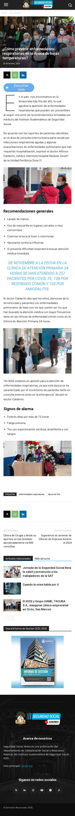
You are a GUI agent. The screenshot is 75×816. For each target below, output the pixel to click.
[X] (6, 75)
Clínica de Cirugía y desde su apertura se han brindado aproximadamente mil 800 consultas (19, 541)
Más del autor (42, 558)
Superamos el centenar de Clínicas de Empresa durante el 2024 (55, 539)
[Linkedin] (23, 75)
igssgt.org (26, 765)
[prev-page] (5, 618)
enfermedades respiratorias (31, 494)
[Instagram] (33, 790)
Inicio (4, 13)
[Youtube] (41, 790)
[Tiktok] (58, 790)
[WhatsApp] (15, 75)
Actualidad (15, 13)
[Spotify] (50, 790)
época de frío (54, 494)
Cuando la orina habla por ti (41, 584)
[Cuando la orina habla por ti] (12, 589)
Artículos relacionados (18, 558)
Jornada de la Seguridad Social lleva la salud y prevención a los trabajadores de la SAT (47, 571)
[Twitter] (16, 790)
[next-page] (11, 618)
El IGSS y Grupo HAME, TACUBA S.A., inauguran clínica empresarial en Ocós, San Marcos (45, 605)
